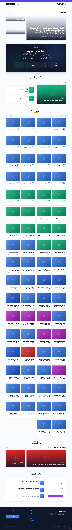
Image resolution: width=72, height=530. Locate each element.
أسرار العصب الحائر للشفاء (14, 218)
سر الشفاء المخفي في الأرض (45, 252)
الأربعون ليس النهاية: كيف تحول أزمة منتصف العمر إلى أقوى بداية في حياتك (13, 396)
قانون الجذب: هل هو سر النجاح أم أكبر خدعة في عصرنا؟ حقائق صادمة (13, 414)
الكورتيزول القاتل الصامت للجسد (21, 89)
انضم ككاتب (20, 4)
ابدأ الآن (63, 12)
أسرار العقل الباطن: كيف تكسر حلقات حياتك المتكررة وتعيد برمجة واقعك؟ (44, 270)
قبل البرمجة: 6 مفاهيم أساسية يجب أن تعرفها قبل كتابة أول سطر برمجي (44, 306)
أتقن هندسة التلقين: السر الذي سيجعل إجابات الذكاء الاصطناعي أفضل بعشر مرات (28, 378)
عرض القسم (9, 115)
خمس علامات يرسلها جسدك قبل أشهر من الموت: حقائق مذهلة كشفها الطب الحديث (44, 432)
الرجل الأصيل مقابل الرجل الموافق (28, 252)
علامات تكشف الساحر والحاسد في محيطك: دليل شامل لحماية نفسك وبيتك (44, 414)
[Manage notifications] (70, 528)
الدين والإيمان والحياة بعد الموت (30, 518)
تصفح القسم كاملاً (56, 496)
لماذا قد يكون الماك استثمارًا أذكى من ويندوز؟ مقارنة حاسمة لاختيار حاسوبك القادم (28, 270)
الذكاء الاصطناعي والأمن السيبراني (30, 516)
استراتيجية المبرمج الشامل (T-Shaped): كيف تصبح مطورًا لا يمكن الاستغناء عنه (44, 378)
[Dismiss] (1, 1)
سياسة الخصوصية (14, 526)
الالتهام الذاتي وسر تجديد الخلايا (59, 235)
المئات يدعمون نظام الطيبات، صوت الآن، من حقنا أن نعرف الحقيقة (36, 1)
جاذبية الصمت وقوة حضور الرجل (13, 252)
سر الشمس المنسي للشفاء (60, 252)
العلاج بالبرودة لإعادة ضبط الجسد (44, 235)
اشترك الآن (13, 516)
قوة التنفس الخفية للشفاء (45, 218)
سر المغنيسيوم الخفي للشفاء (29, 218)
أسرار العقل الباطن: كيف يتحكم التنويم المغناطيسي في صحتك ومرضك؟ (44, 396)
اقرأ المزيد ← (26, 91)
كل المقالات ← (32, 520)
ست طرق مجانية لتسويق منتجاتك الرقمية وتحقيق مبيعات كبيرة (28, 324)
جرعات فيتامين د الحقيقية (14, 235)
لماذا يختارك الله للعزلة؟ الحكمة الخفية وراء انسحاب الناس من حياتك (13, 270)
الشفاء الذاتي (33, 513)
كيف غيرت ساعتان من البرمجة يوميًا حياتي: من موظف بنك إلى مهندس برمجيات (44, 360)
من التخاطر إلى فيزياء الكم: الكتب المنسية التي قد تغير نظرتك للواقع (28, 414)
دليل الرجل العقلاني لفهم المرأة (59, 269)
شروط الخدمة (8, 526)
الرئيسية (25, 4)
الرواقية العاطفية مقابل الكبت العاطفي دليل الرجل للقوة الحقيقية (59, 131)
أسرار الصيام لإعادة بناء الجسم (29, 235)
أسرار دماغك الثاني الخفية (22, 98)
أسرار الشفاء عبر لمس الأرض (60, 218)
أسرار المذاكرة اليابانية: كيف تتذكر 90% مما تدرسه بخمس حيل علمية (59, 414)
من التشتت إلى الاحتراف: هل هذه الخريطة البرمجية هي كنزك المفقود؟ (59, 432)
